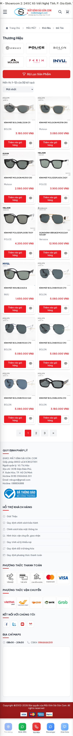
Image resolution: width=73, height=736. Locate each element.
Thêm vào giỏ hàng (15, 143)
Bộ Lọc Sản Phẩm (39, 74)
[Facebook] (6, 624)
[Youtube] (22, 624)
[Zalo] (14, 624)
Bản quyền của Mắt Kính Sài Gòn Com (48, 705)
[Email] (30, 624)
